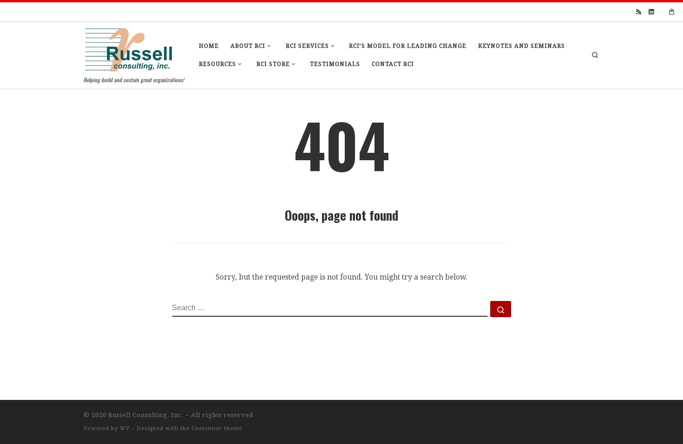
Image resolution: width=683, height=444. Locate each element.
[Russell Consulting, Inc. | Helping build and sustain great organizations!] (128, 47)
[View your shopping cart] (672, 12)
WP (125, 428)
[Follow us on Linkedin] (651, 12)
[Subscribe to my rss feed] (638, 12)
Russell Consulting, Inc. (146, 414)
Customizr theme (216, 428)
